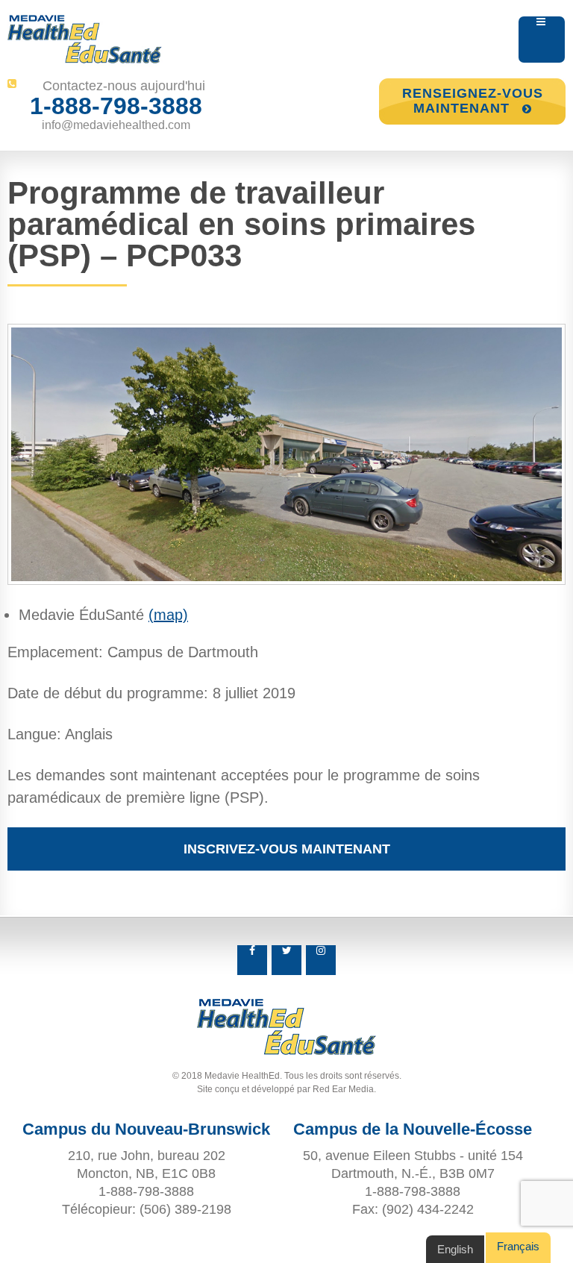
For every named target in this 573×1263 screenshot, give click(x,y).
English (455, 1249)
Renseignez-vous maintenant (472, 101)
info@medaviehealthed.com (116, 125)
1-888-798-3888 (116, 106)
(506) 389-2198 (185, 1209)
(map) (168, 615)
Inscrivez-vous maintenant (287, 849)
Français (518, 1246)
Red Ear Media (343, 1089)
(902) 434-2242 (428, 1209)
